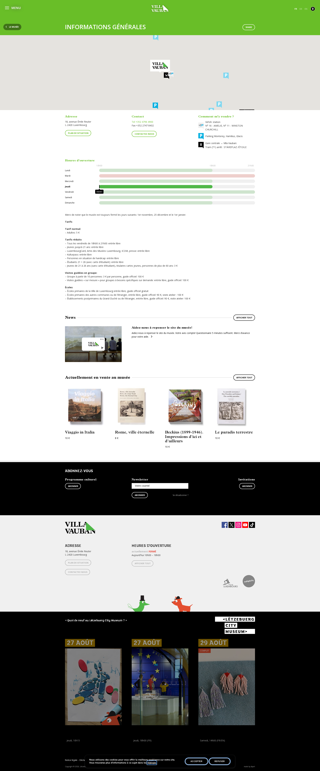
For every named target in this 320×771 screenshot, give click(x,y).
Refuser (219, 761)
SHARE (249, 27)
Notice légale (71, 760)
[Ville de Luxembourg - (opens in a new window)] (228, 581)
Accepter (196, 761)
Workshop (70, 744)
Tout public (138, 748)
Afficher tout (244, 317)
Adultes (203, 748)
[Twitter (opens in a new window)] (231, 525)
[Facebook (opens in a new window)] (225, 525)
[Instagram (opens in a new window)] (238, 525)
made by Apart (249, 766)
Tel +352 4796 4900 (142, 121)
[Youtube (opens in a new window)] (245, 525)
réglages (151, 762)
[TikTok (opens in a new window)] (252, 525)
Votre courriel (142, 485)
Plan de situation (78, 133)
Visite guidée (138, 744)
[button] (13, 7)
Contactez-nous (144, 134)
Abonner (73, 486)
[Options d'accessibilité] (313, 9)
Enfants (70, 748)
